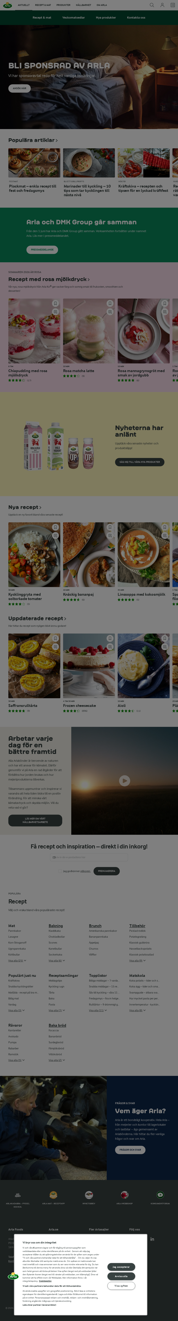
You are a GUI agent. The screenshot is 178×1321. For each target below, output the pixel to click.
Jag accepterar (121, 1266)
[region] (80, 1274)
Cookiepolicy (45, 1281)
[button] (13, 1277)
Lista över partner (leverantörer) (39, 1305)
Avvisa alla (121, 1276)
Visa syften (121, 1285)
